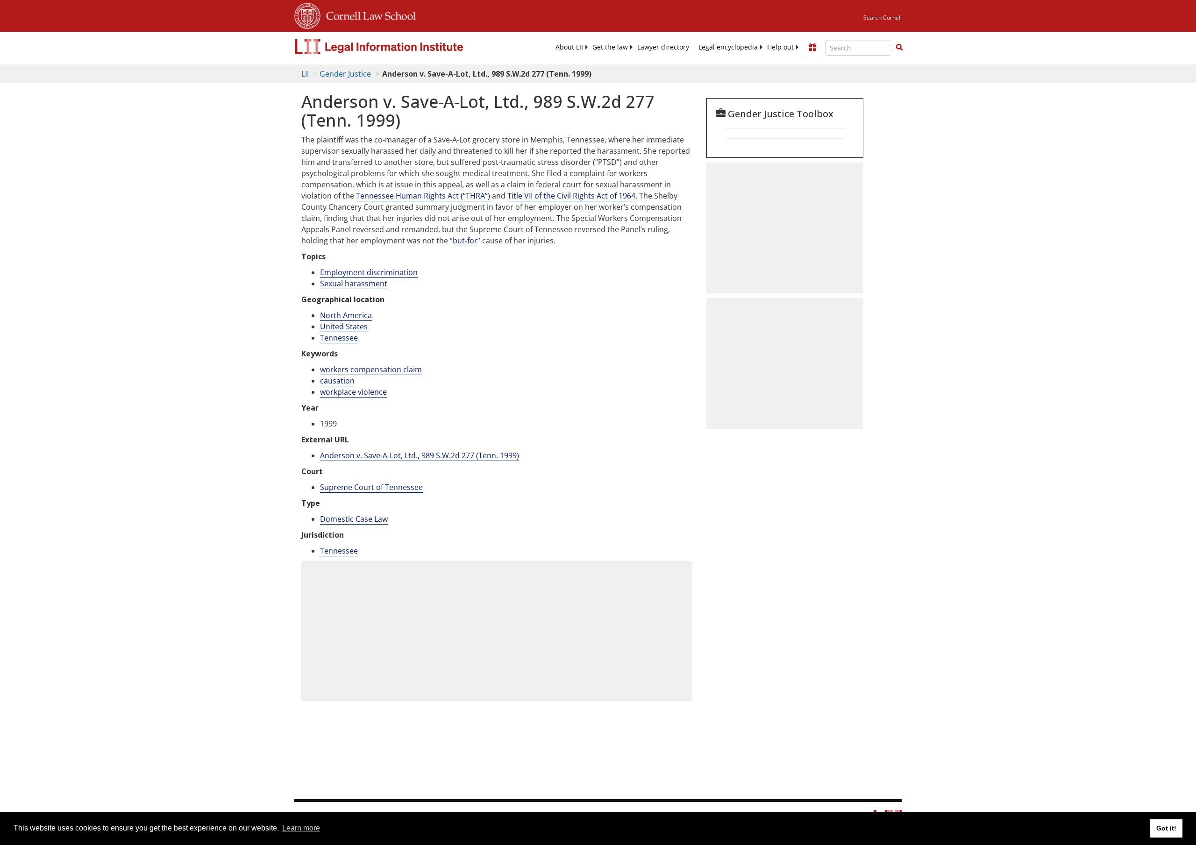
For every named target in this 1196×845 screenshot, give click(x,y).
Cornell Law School (368, 14)
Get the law (610, 47)
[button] (899, 47)
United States (344, 326)
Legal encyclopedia (728, 47)
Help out (780, 47)
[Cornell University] (307, 14)
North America (346, 315)
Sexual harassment (353, 283)
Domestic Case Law (354, 519)
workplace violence (353, 392)
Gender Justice (345, 74)
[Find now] (899, 47)
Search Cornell (882, 17)
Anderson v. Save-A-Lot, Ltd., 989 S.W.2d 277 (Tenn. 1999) (419, 455)
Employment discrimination (369, 272)
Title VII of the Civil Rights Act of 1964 (571, 196)
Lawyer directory (663, 47)
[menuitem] (569, 47)
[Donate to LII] (812, 47)
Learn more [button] (301, 828)
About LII (569, 47)
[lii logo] (399, 46)
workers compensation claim (371, 369)
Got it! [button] (1166, 828)
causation (337, 381)
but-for (465, 240)
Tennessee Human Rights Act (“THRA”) (424, 196)
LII (305, 74)
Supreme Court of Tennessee (371, 487)
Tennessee (339, 338)
